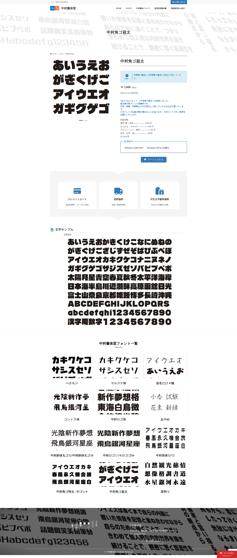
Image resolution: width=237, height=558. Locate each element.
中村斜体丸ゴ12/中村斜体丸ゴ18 (72, 455)
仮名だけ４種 (165, 383)
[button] (81, 120)
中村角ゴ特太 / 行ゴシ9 (71, 491)
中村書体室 (111, 552)
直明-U (165, 491)
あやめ (165, 419)
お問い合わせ (180, 2)
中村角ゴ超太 (119, 491)
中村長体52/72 (165, 455)
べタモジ (72, 383)
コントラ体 (71, 419)
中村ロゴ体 (118, 419)
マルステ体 (118, 383)
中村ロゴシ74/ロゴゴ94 (118, 455)
